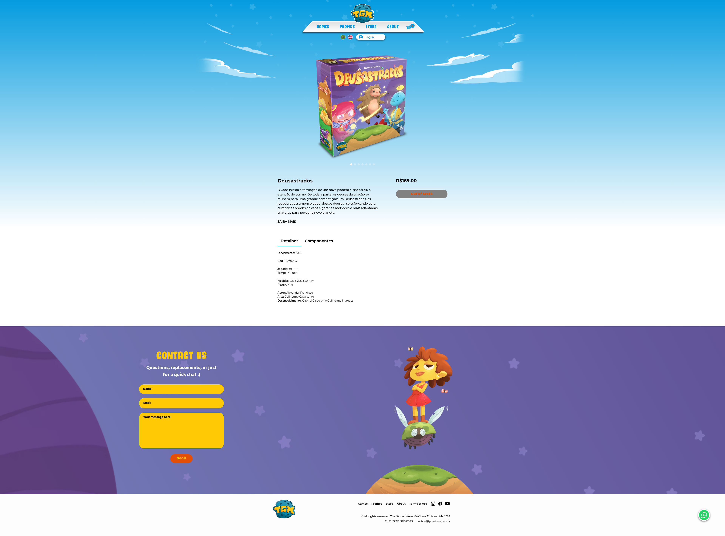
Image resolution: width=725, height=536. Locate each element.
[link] (289, 241)
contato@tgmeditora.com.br (433, 521)
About (401, 503)
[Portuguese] (342, 37)
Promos (376, 503)
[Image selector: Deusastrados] (351, 164)
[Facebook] (440, 503)
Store (389, 503)
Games (363, 503)
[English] (350, 37)
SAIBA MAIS (287, 221)
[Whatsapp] (704, 515)
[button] (410, 26)
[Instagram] (433, 503)
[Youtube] (447, 503)
